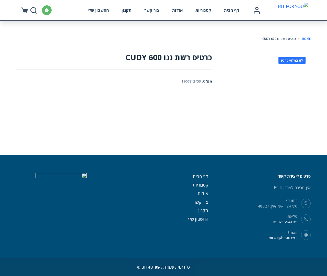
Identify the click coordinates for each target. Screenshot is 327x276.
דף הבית (231, 10)
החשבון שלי (98, 10)
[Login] (256, 10)
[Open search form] (33, 10)
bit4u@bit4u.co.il (283, 237)
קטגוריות (203, 10)
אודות (177, 10)
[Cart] (24, 10)
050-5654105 (285, 221)
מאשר (89, 262)
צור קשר (151, 10)
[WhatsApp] (47, 10)
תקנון (127, 10)
